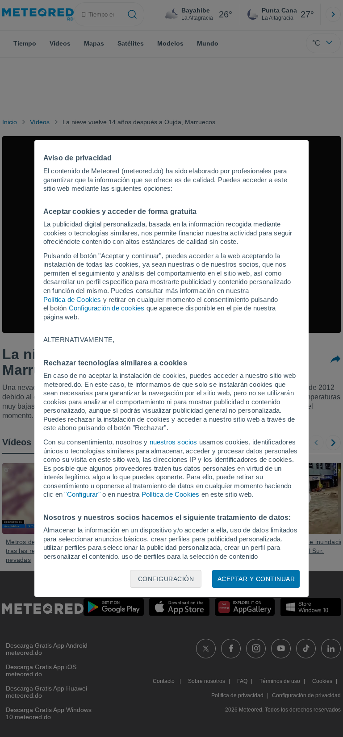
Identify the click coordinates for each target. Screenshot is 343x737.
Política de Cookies (72, 299)
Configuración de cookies (107, 308)
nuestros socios (173, 442)
